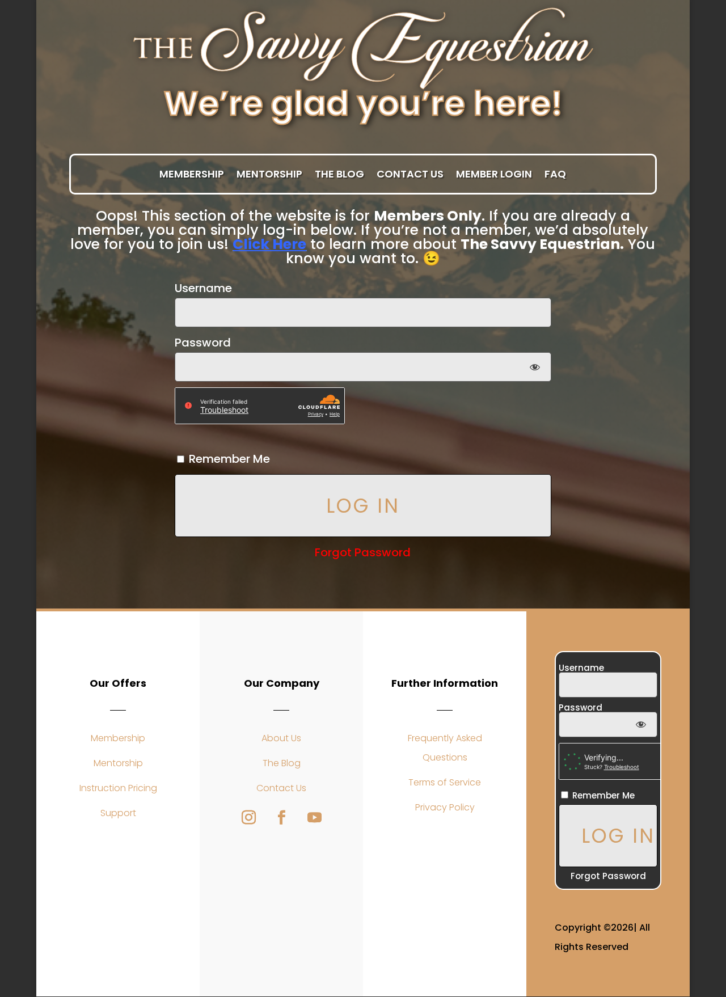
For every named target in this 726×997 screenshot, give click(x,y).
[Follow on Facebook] (281, 818)
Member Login (494, 174)
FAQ (555, 174)
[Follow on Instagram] (248, 818)
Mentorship (269, 174)
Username (203, 288)
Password (203, 342)
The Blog (339, 174)
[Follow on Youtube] (314, 818)
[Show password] (535, 367)
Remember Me (228, 459)
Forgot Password (363, 552)
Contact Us (410, 174)
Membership (191, 174)
